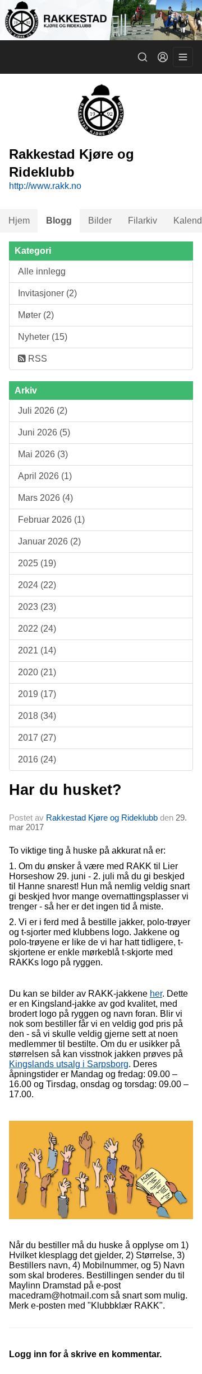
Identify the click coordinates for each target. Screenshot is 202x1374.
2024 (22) (37, 585)
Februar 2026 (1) (51, 519)
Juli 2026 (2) (42, 410)
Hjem (19, 220)
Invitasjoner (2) (47, 293)
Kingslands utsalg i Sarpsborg (68, 1064)
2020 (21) (37, 672)
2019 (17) (37, 694)
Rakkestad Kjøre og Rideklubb (102, 817)
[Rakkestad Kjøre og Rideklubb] (101, 20)
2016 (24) (37, 759)
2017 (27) (37, 737)
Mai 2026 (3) (43, 454)
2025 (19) (37, 563)
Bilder (100, 220)
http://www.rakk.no (45, 186)
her (156, 993)
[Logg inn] (163, 57)
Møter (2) (36, 315)
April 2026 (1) (45, 476)
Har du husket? (65, 789)
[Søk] (142, 57)
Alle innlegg (42, 271)
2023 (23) (37, 607)
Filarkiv (142, 220)
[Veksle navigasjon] (183, 57)
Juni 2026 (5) (44, 432)
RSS (36, 358)
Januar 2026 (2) (49, 541)
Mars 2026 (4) (45, 498)
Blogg (59, 220)
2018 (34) (37, 716)
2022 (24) (37, 628)
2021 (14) (37, 650)
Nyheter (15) (42, 337)
